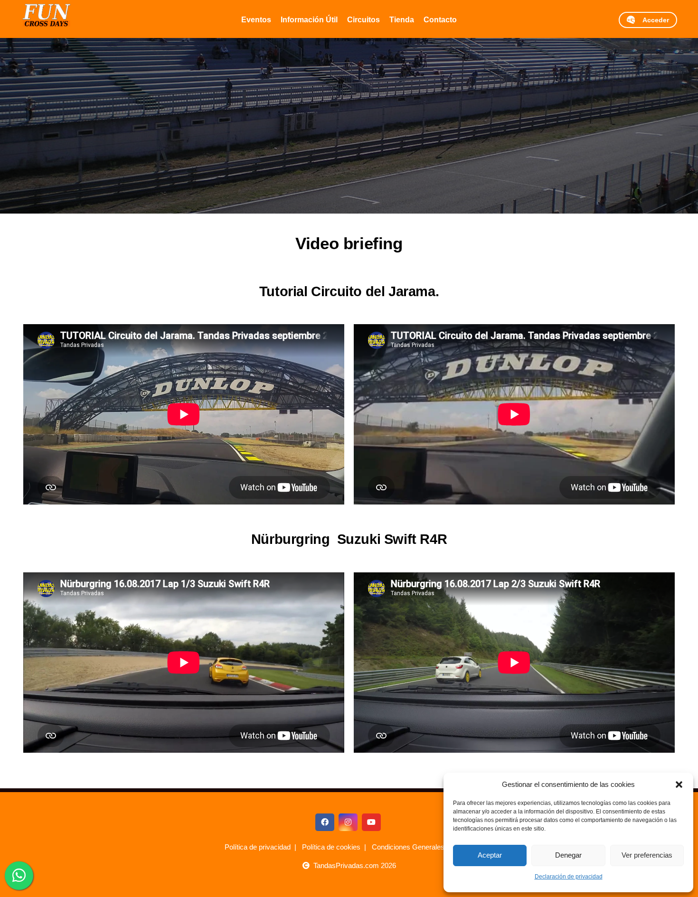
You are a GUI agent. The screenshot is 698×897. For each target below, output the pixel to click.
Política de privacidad (258, 847)
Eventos (256, 20)
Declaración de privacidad (569, 876)
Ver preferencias (647, 855)
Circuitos (363, 20)
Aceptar (490, 855)
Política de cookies (331, 847)
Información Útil (309, 20)
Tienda (401, 20)
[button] (679, 784)
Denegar (568, 855)
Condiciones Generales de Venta (422, 847)
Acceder (652, 20)
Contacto (440, 20)
